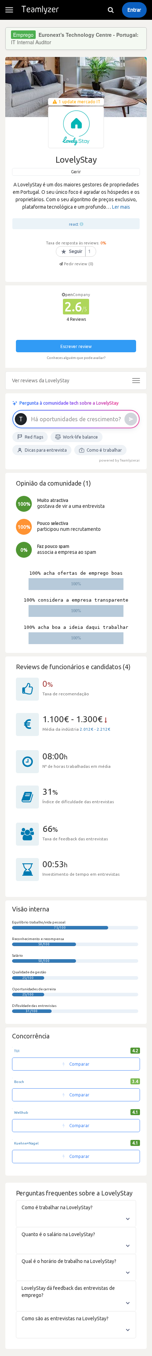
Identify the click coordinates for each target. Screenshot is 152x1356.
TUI (16, 1051)
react (73, 224)
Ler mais (121, 207)
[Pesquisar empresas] (110, 10)
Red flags (34, 437)
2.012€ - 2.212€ (95, 729)
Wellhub (21, 1112)
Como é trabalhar (104, 450)
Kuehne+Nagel (26, 1143)
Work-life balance (80, 437)
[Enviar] (130, 419)
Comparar (78, 1064)
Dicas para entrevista (46, 450)
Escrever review (76, 346)
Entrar (134, 10)
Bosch (19, 1082)
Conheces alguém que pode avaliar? (76, 358)
